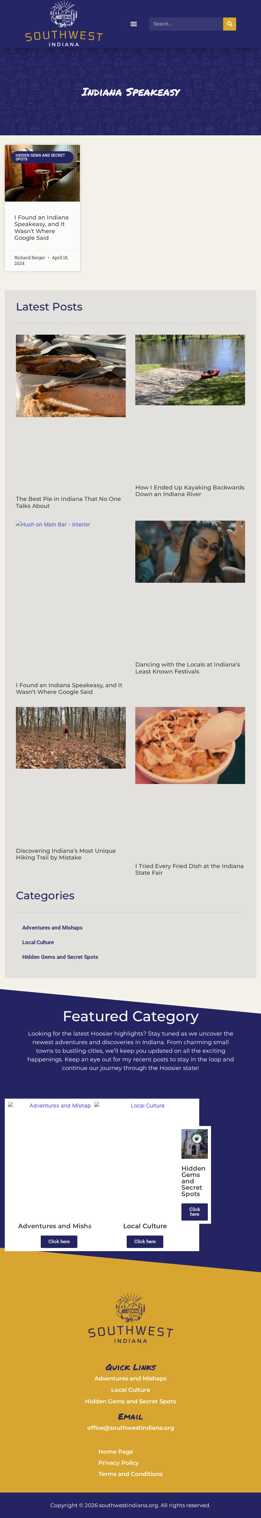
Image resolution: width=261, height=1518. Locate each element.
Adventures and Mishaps (52, 927)
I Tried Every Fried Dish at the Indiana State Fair (189, 870)
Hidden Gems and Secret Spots (60, 957)
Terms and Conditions (130, 1474)
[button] (134, 24)
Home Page (115, 1451)
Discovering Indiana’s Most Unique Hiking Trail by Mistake (66, 854)
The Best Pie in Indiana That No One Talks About (68, 502)
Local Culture (38, 942)
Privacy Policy (118, 1462)
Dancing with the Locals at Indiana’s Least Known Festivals (187, 668)
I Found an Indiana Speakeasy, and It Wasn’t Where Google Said (41, 228)
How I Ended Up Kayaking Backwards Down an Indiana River (189, 491)
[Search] (229, 24)
